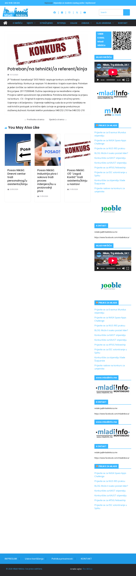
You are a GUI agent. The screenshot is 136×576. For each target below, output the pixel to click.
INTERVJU (61, 23)
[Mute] (123, 80)
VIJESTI (30, 23)
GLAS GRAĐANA (103, 23)
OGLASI (73, 23)
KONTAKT (123, 23)
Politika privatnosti (62, 558)
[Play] (98, 80)
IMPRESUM (11, 558)
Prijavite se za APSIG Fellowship (110, 167)
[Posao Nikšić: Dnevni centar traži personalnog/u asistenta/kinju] (18, 150)
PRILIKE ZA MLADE (108, 125)
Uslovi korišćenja (34, 558)
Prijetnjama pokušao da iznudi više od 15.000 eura (75, 2)
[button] (34, 23)
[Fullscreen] (127, 80)
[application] (112, 72)
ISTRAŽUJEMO (46, 23)
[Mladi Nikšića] (5, 23)
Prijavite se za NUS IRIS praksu (109, 148)
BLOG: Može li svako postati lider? (111, 153)
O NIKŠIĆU (17, 23)
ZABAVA (85, 23)
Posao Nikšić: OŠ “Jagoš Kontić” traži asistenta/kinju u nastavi (77, 177)
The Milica (87, 568)
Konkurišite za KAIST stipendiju (110, 158)
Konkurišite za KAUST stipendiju (110, 162)
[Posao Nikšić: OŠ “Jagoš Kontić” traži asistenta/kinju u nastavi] (77, 150)
